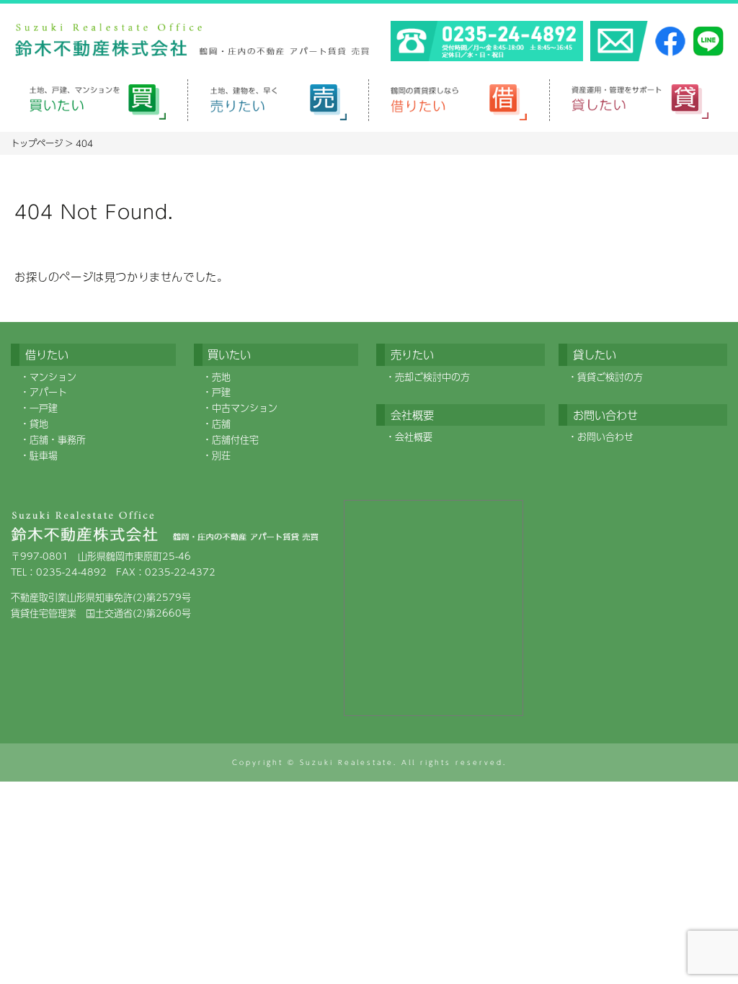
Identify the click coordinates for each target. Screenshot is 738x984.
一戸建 (44, 408)
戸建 (221, 392)
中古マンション (244, 408)
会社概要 (413, 436)
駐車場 (44, 455)
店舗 (221, 423)
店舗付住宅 (235, 439)
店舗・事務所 (58, 439)
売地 (221, 377)
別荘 (221, 455)
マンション (53, 377)
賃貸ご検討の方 (610, 377)
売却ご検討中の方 (432, 377)
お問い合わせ (605, 436)
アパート (48, 392)
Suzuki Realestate (347, 762)
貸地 (39, 423)
